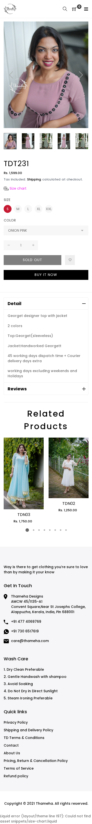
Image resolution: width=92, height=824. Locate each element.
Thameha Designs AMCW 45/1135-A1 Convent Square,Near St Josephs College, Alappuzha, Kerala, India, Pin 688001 (48, 604)
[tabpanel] (23, 481)
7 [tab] (60, 530)
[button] (15, 188)
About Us (12, 753)
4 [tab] (44, 530)
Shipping (34, 179)
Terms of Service (19, 768)
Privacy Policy (16, 722)
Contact (11, 745)
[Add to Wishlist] (70, 260)
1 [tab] (27, 530)
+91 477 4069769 (26, 621)
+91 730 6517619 (25, 631)
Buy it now (46, 274)
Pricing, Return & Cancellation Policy (36, 760)
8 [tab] (65, 530)
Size (7, 199)
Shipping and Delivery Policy (28, 730)
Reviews (17, 389)
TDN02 (68, 503)
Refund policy (16, 776)
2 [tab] (33, 530)
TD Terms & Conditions (24, 737)
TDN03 (23, 514)
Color (10, 220)
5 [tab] (49, 530)
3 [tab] (38, 530)
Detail (14, 303)
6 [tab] (55, 530)
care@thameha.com (30, 640)
